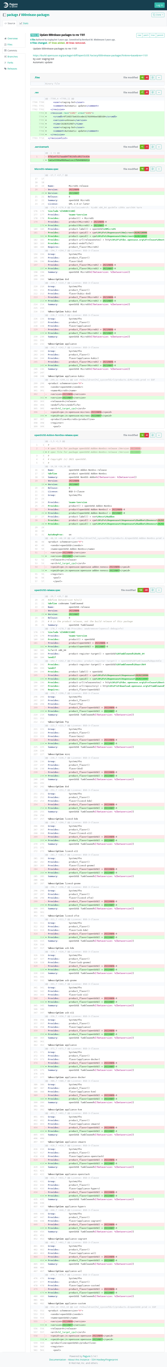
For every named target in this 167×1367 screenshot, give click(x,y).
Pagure (87, 1356)
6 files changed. (39, 42)
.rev (36, 92)
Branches (12, 56)
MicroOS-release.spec (46, 169)
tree (153, 35)
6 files (32, 39)
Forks (10, 62)
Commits (12, 50)
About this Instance (78, 1359)
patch (146, 35)
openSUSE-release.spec (47, 590)
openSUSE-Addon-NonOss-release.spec (56, 435)
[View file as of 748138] (152, 77)
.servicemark (41, 146)
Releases (12, 68)
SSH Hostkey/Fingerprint (104, 1359)
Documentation (57, 1359)
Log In (159, 5)
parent (160, 35)
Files (9, 44)
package (12, 14)
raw (139, 35)
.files (37, 77)
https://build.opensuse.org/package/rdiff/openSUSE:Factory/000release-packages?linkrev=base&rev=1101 (90, 55)
